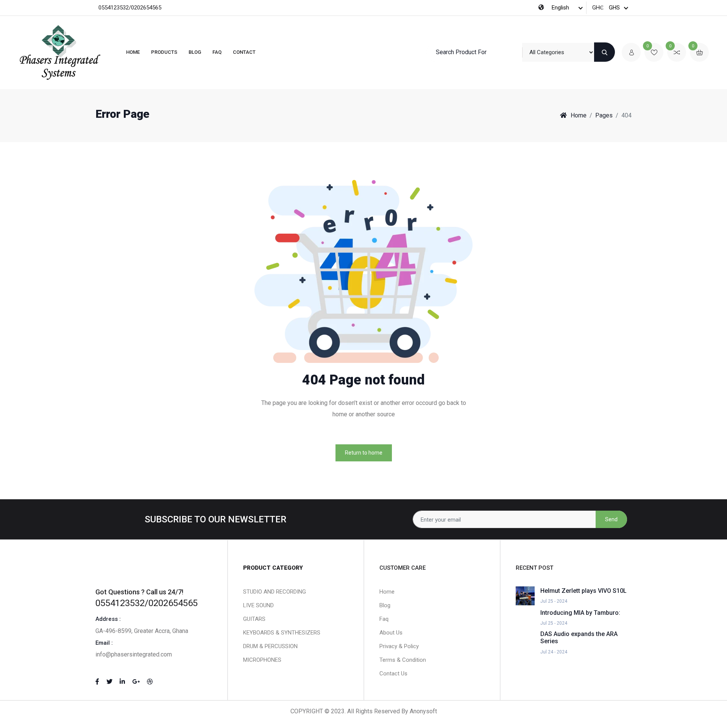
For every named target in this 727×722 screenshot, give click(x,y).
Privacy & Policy (399, 646)
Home (133, 52)
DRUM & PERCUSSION (270, 646)
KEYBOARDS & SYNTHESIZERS (281, 632)
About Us (391, 632)
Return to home (363, 453)
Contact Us (393, 673)
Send (611, 519)
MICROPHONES (262, 659)
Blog (195, 52)
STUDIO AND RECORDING (274, 591)
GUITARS (254, 619)
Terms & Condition (402, 659)
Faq (383, 619)
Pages (604, 115)
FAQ (217, 52)
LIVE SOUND (258, 605)
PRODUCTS (164, 52)
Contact (244, 52)
